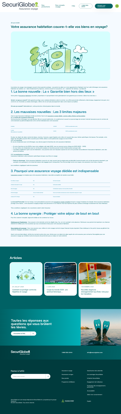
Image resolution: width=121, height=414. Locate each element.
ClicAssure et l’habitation (19, 222)
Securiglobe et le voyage (18, 228)
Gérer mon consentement (94, 394)
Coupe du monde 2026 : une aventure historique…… (57, 291)
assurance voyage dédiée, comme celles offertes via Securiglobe (66, 116)
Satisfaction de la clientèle (95, 370)
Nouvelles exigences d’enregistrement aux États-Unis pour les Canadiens (95, 292)
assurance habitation (25, 95)
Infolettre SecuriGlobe (93, 378)
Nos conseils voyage (60, 6)
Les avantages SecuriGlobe (95, 374)
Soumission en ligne (67, 374)
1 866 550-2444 (85, 6)
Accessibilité (90, 390)
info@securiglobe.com (94, 352)
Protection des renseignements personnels (96, 386)
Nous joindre (65, 378)
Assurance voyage (67, 370)
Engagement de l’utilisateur (95, 382)
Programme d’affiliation (68, 382)
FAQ (73, 6)
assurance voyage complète (62, 202)
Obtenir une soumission (101, 6)
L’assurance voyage (16, 175)
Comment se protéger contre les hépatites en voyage (24, 291)
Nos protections (46, 6)
